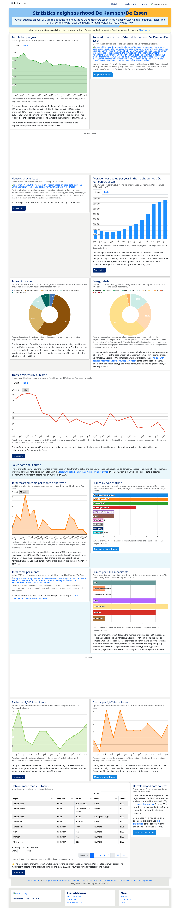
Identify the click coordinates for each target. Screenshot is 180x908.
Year (122, 798)
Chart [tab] (16, 45)
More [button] (144, 4)
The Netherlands (75, 896)
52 (118, 855)
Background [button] (130, 4)
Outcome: (16, 389)
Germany (71, 899)
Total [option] (25, 389)
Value (78, 798)
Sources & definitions (144, 832)
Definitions (126, 899)
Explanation (18, 208)
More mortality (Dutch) (104, 777)
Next (124, 855)
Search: (96, 793)
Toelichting (99, 270)
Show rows (21, 850)
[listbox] (25, 390)
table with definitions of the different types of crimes (83, 471)
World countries (74, 902)
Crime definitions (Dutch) (105, 549)
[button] (159, 3)
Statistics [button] (115, 4)
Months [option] (23, 492)
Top (110, 883)
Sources (124, 896)
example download (146, 804)
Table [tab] (25, 45)
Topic (15, 798)
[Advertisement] (90, 154)
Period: (15, 492)
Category (60, 798)
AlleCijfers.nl (144, 30)
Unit (96, 798)
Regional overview (102, 74)
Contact (124, 902)
